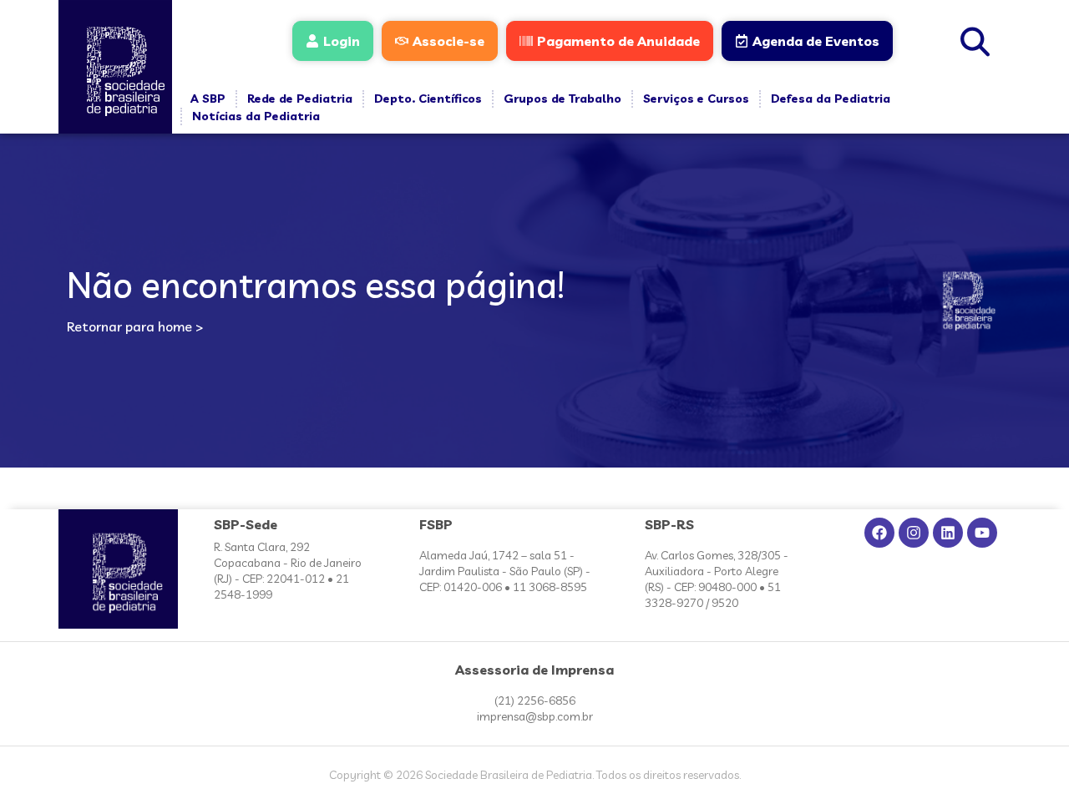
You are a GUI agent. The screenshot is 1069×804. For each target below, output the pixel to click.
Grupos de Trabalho (562, 98)
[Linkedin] (948, 533)
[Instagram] (914, 533)
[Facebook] (879, 533)
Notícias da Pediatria (256, 116)
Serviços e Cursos (696, 98)
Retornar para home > (135, 326)
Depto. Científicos (428, 98)
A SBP (207, 98)
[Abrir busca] (975, 39)
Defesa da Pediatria (830, 98)
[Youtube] (982, 533)
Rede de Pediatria (299, 98)
